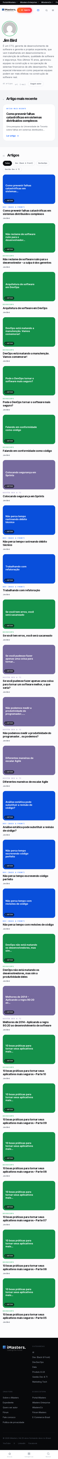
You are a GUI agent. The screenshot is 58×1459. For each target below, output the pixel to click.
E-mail (23, 84)
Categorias (29, 1457)
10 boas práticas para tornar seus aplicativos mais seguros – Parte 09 (25, 1121)
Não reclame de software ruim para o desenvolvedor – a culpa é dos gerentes (27, 261)
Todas (7, 163)
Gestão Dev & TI (12, 169)
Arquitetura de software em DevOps (25, 308)
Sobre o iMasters (11, 1397)
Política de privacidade (13, 1422)
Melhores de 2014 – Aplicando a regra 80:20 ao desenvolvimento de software (27, 1024)
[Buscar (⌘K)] (46, 10)
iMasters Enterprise (29, 2)
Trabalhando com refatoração (21, 590)
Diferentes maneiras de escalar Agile (25, 781)
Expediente (8, 1402)
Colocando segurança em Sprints (23, 496)
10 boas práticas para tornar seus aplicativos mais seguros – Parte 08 (25, 1170)
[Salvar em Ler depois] (51, 178)
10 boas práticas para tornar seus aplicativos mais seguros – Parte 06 (25, 1267)
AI (33, 1352)
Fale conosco (9, 1417)
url (16, 84)
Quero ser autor (10, 1407)
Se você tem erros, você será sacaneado (27, 635)
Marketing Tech (39, 1382)
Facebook (32, 1443)
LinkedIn (21, 1443)
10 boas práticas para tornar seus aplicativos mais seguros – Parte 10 (24, 1072)
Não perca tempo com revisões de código (28, 924)
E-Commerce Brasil (41, 1417)
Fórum (5, 1412)
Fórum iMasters (39, 1412)
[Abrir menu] (53, 10)
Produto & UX (38, 1372)
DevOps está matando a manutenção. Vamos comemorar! (26, 355)
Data (34, 1367)
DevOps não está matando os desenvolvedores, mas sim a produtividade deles (21, 973)
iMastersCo (47, 2)
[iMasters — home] (9, 10)
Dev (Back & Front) (24, 163)
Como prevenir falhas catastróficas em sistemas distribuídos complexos (24, 117)
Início (9, 1457)
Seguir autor (35, 84)
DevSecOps (42, 163)
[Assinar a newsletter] (40, 10)
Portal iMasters (10, 2)
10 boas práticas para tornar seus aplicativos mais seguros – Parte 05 (24, 1316)
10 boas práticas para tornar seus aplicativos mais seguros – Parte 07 (24, 1218)
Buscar (48, 1457)
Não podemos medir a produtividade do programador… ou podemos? (27, 735)
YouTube (7, 1443)
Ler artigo (12, 136)
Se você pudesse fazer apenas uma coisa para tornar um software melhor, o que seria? (28, 684)
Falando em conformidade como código (27, 450)
